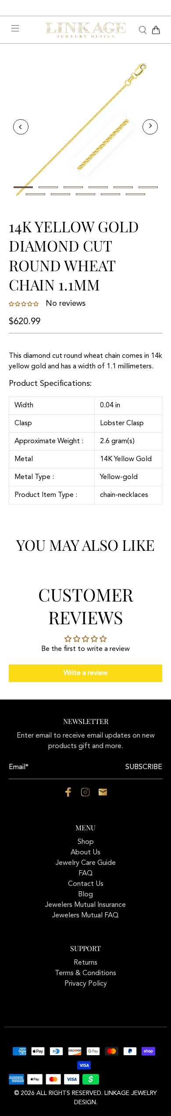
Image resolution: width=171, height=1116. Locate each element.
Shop (86, 842)
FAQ (85, 873)
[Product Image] (85, 126)
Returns (85, 962)
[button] (24, 304)
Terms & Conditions (85, 973)
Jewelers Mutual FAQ (85, 915)
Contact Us (85, 884)
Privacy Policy (85, 983)
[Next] (150, 127)
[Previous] (20, 127)
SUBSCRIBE (143, 767)
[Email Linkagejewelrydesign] (103, 794)
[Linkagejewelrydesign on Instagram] (85, 794)
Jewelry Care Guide (86, 863)
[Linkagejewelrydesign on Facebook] (68, 794)
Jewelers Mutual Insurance (85, 905)
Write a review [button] (86, 673)
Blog (85, 894)
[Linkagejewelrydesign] (85, 30)
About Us (85, 852)
